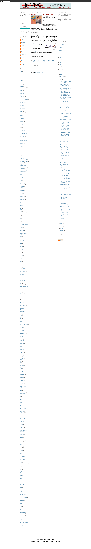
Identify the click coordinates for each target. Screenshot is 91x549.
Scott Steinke (22, 55)
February (62, 230)
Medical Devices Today (62, 49)
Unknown (21, 60)
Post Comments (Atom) (39, 72)
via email (63, 21)
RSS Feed (21, 18)
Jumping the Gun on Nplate (64, 155)
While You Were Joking (64, 137)
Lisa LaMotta (22, 48)
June (61, 223)
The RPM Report (61, 44)
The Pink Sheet (60, 46)
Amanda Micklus (23, 41)
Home (21, 10)
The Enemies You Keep (64, 144)
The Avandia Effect (63, 201)
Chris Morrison (22, 42)
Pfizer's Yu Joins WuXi (64, 175)
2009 (60, 67)
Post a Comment (33, 68)
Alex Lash (21, 39)
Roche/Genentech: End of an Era (65, 132)
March (61, 228)
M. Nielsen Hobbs (23, 49)
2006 (60, 235)
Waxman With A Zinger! (64, 106)
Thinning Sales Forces (64, 162)
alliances (36, 60)
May (61, 225)
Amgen (39, 60)
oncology (53, 60)
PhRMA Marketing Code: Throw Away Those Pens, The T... (65, 178)
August (61, 78)
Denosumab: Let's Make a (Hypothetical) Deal (42, 14)
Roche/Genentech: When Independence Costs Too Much (64, 129)
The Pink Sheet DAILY (62, 47)
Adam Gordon (22, 38)
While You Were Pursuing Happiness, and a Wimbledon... (64, 197)
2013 (60, 60)
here (22, 14)
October (61, 74)
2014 (60, 59)
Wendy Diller (22, 64)
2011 (60, 64)
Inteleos (48, 60)
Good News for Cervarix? (64, 212)
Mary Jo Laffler (22, 52)
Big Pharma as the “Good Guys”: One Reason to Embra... (64, 152)
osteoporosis (34, 61)
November (62, 72)
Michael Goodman (23, 54)
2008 (60, 69)
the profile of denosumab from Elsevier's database (43, 51)
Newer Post (33, 70)
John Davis (22, 45)
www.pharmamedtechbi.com (45, 542)
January (61, 231)
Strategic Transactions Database (63, 51)
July (61, 79)
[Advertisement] (63, 247)
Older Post (55, 70)
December (62, 71)
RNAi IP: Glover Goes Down (65, 173)
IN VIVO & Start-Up (61, 43)
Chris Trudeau (22, 44)
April (61, 226)
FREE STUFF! (62, 167)
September (62, 76)
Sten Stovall (22, 57)
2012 (60, 62)
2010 (60, 66)
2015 (60, 57)
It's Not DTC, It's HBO (64, 149)
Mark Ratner (22, 51)
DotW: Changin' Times (64, 169)
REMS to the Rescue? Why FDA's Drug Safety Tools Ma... (64, 85)
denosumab (44, 60)
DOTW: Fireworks (63, 200)
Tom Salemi (22, 58)
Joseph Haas (22, 46)
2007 (60, 234)
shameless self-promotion (42, 61)
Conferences (60, 50)
